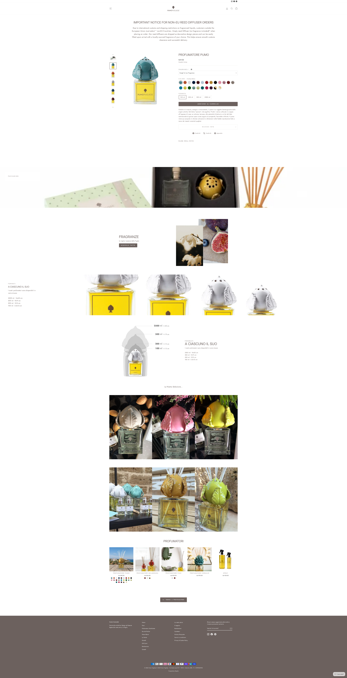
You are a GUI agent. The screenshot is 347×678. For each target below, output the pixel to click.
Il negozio (177, 625)
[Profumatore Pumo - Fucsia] (197, 154)
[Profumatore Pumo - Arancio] (182, 152)
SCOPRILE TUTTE (128, 245)
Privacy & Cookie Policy (181, 640)
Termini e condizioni (180, 637)
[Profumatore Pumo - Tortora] (180, 154)
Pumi (143, 625)
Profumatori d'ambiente (148, 628)
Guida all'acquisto (179, 634)
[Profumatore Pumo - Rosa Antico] (204, 152)
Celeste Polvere (202, 82)
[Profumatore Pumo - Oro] (202, 154)
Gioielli (144, 640)
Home (143, 622)
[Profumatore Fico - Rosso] (175, 578)
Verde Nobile (194, 88)
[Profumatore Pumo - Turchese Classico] (182, 154)
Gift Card (144, 643)
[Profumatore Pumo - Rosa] (202, 152)
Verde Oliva (198, 88)
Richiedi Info (208, 127)
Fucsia (207, 88)
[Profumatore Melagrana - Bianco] (147, 578)
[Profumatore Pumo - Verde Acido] (185, 154)
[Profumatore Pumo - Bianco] (185, 152)
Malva (211, 88)
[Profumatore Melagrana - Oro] (150, 578)
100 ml (182, 97)
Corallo (207, 82)
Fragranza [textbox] (192, 69)
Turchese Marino (181, 82)
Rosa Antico (224, 82)
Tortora (233, 82)
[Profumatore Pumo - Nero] (199, 152)
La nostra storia (178, 622)
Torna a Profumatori (175, 600)
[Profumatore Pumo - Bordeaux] (189, 152)
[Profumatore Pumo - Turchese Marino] (180, 152)
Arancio (185, 82)
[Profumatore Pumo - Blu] (187, 152)
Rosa (220, 82)
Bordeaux (198, 82)
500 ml (198, 97)
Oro (215, 88)
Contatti (144, 649)
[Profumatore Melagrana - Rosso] (145, 578)
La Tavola (144, 637)
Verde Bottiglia (189, 88)
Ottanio (202, 88)
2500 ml (207, 97)
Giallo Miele (211, 82)
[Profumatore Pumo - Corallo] (194, 152)
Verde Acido (185, 88)
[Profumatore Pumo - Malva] (199, 154)
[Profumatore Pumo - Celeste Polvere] (192, 152)
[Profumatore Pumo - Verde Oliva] (192, 154)
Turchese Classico (181, 88)
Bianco (189, 82)
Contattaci (177, 631)
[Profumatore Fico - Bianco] (172, 578)
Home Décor (145, 634)
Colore (187, 79)
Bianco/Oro (220, 88)
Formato (182, 93)
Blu (194, 82)
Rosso (228, 82)
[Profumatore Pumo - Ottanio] (194, 154)
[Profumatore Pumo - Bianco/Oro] (204, 154)
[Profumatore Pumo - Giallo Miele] (197, 152)
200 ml (190, 97)
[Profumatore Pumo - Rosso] (206, 152)
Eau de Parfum (146, 631)
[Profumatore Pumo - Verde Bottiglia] (187, 154)
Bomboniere (145, 646)
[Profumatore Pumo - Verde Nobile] (189, 154)
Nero (215, 82)
